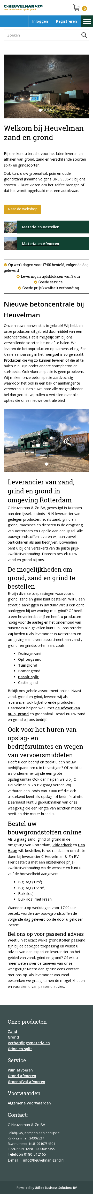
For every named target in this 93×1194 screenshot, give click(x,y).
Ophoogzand (30, 659)
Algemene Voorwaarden (29, 1103)
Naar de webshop (22, 208)
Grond (13, 1037)
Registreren (66, 21)
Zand (12, 1031)
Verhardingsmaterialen (29, 1042)
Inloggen (40, 21)
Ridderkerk (62, 844)
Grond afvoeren (22, 1075)
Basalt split (28, 676)
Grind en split (20, 1048)
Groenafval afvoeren (26, 1081)
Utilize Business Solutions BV (56, 1188)
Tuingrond (27, 665)
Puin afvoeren (20, 1070)
